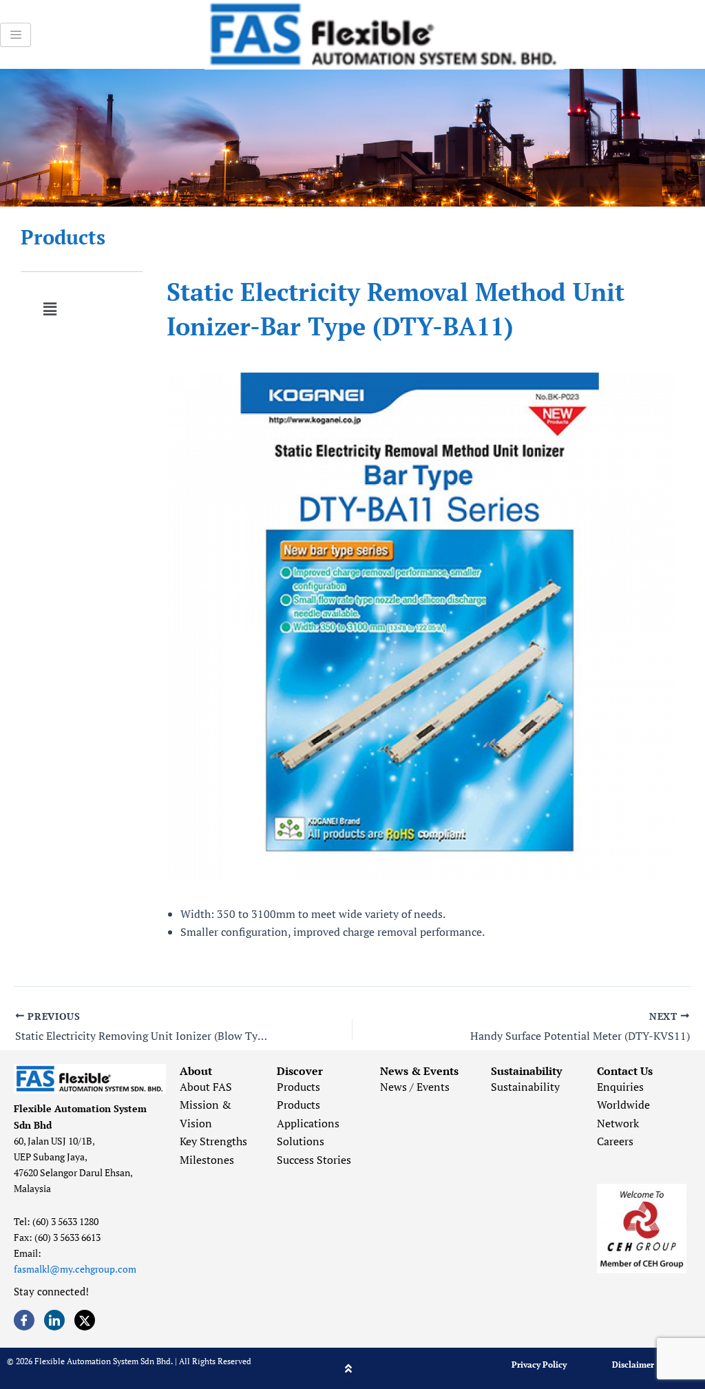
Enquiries (620, 1086)
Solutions (300, 1141)
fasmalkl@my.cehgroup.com (75, 1268)
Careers (615, 1141)
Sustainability (525, 1086)
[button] (49, 309)
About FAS (206, 1086)
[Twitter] (84, 1320)
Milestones (207, 1159)
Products (63, 237)
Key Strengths (213, 1141)
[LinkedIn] (54, 1320)
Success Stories (314, 1159)
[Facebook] (24, 1320)
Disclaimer (633, 1364)
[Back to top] (348, 1368)
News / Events (415, 1086)
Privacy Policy (539, 1364)
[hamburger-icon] (15, 35)
